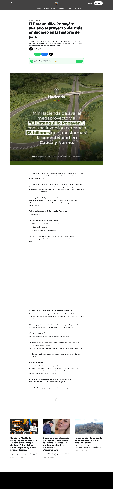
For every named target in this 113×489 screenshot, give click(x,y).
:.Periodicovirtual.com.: (15, 477)
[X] (57, 476)
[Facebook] (60, 476)
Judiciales (61, 8)
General (53, 8)
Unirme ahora (79, 61)
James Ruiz (37, 48)
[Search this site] (11, 3)
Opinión (69, 8)
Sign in (90, 3)
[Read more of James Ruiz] (31, 49)
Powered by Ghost (98, 477)
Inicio (33, 8)
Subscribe (98, 3)
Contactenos (77, 8)
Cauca (39, 8)
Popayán (46, 8)
